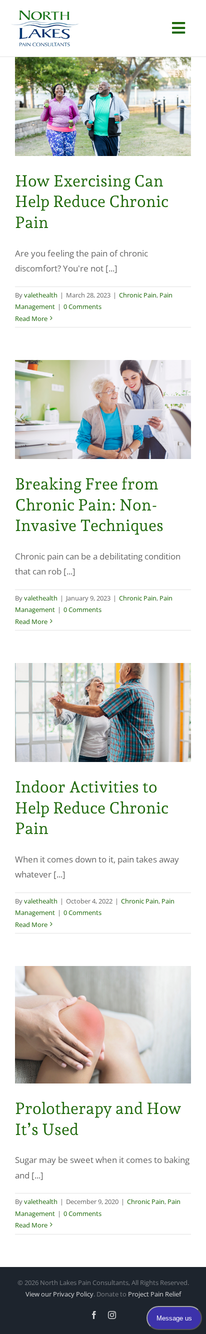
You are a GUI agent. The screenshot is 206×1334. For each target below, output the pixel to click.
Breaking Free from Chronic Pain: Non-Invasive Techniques (89, 504)
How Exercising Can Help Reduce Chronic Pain (91, 202)
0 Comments (83, 306)
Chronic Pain (137, 295)
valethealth (41, 295)
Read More (31, 318)
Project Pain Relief (154, 1294)
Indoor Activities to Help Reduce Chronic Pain (91, 808)
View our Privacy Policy (60, 1294)
